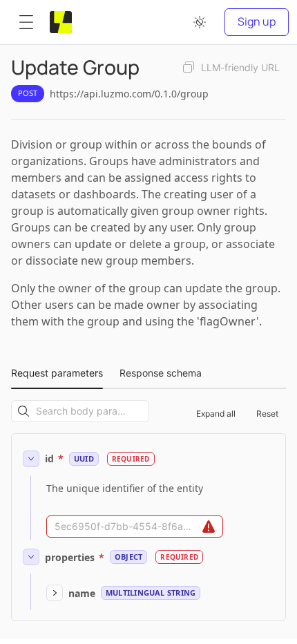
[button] (26, 22)
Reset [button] (267, 413)
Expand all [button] (216, 413)
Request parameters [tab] (57, 373)
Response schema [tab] (160, 373)
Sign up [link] (257, 21)
